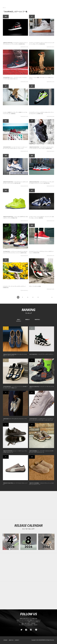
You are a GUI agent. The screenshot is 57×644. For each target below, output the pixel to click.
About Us (11, 640)
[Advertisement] (28, 567)
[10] (41, 467)
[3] (15, 371)
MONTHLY (37, 319)
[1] (15, 338)
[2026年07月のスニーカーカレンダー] (46, 542)
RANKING (28, 309)
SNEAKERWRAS (42, 640)
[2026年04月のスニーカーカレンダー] (10, 542)
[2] (41, 338)
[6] (41, 403)
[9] (15, 467)
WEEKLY (27, 319)
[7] (15, 435)
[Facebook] (26, 630)
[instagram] (31, 630)
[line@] (35, 630)
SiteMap (5, 640)
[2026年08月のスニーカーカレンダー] (28, 542)
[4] (41, 371)
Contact (17, 640)
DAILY (18, 319)
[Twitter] (21, 630)
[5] (15, 403)
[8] (41, 435)
